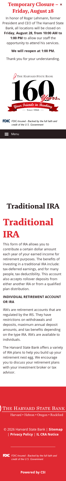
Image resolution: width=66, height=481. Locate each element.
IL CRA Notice (47, 434)
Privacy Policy (21, 434)
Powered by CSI (33, 472)
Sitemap (56, 429)
